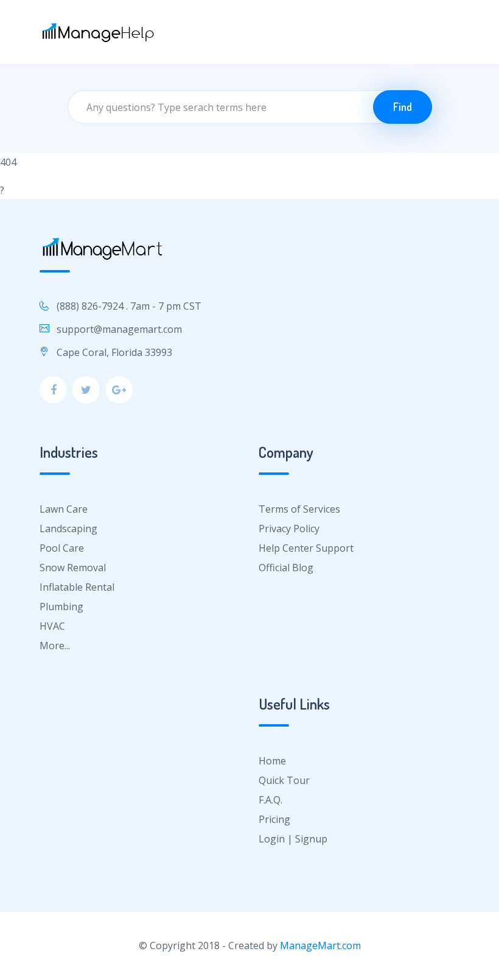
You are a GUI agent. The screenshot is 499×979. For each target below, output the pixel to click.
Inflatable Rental (77, 587)
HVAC (52, 626)
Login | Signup (293, 839)
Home (272, 760)
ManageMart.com (320, 945)
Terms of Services (299, 509)
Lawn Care (64, 509)
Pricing (274, 819)
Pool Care (62, 548)
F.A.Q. (270, 799)
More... (55, 645)
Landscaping (68, 528)
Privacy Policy (289, 528)
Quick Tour (284, 780)
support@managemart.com (119, 329)
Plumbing (61, 606)
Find (402, 106)
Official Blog (286, 567)
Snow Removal (73, 567)
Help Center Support (306, 548)
